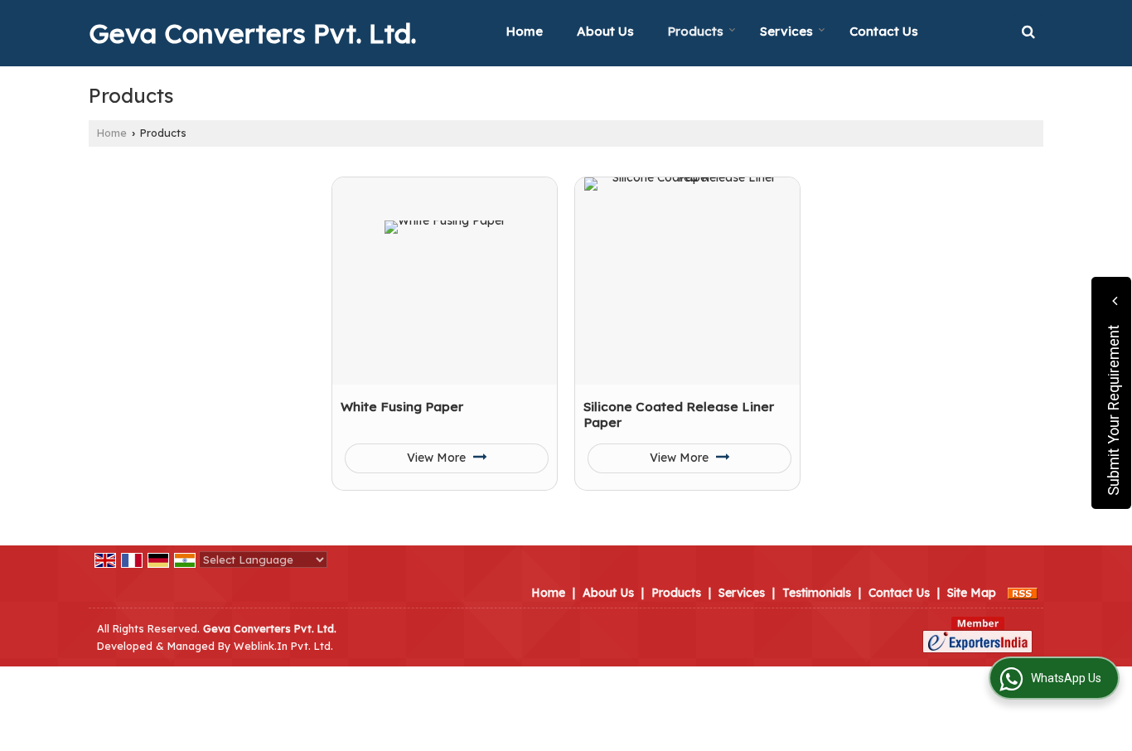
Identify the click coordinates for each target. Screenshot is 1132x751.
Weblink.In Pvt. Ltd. (283, 645)
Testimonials (816, 592)
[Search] (1028, 31)
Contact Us (883, 31)
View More (438, 457)
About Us (605, 31)
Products (695, 31)
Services (786, 31)
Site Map (971, 592)
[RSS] (1023, 592)
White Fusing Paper (402, 406)
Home (524, 31)
